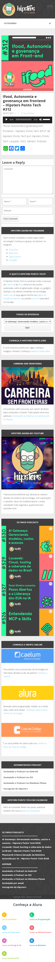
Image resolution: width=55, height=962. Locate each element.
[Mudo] (40, 119)
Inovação (13, 260)
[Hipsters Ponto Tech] (19, 9)
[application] (27, 120)
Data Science (15, 256)
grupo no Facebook (30, 810)
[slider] (47, 119)
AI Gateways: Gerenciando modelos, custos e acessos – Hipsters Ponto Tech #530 (26, 841)
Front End (13, 249)
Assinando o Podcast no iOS (18, 777)
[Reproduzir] (6, 119)
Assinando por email (13, 883)
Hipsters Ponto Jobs (40, 351)
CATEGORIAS (10, 23)
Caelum (9, 284)
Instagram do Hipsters (16, 788)
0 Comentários (28, 113)
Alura (20, 284)
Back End (13, 253)
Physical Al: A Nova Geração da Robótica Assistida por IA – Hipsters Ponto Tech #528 (25, 856)
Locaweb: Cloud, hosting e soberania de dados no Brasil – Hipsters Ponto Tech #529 (26, 849)
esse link (36, 298)
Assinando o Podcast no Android (21, 771)
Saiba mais (8, 295)
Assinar (27, 89)
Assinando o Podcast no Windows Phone (25, 783)
